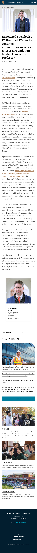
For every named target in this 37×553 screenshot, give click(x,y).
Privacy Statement (18, 536)
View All (18, 399)
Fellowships (7, 462)
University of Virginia (18, 539)
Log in (18, 534)
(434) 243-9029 (21, 523)
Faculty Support (8, 491)
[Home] (13, 2)
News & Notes (10, 7)
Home (3, 7)
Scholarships (7, 429)
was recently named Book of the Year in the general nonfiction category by (18, 173)
